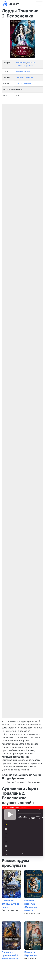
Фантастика (21, 62)
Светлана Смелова (24, 77)
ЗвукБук (14, 3)
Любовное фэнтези (24, 65)
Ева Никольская (10, 910)
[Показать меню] (39, 4)
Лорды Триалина (23, 83)
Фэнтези (31, 62)
